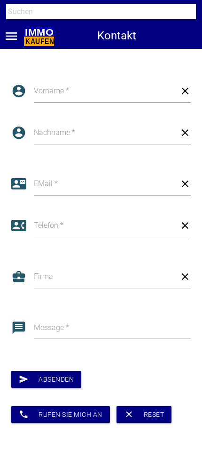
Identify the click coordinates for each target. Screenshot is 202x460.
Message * (51, 327)
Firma (43, 276)
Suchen (16, 28)
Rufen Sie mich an (60, 414)
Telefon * (48, 225)
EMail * (46, 183)
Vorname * (51, 90)
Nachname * (54, 132)
